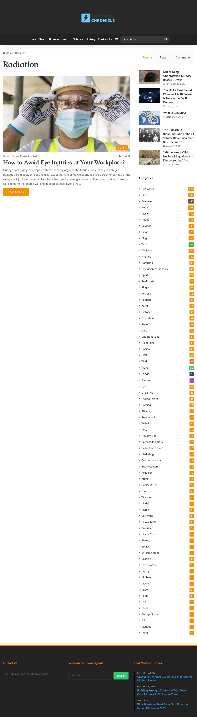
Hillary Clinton (150, 534)
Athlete (145, 411)
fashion (145, 509)
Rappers (146, 299)
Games (145, 380)
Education (147, 318)
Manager (146, 626)
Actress (146, 293)
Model (145, 503)
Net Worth (147, 188)
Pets (144, 429)
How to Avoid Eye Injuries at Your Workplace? (64, 162)
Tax (143, 601)
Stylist (145, 546)
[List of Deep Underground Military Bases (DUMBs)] (149, 77)
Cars (144, 330)
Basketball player (152, 448)
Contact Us (105, 39)
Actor (144, 305)
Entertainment (150, 552)
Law (144, 386)
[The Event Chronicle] (98, 18)
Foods (145, 374)
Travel (145, 367)
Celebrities (147, 342)
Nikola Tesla (148, 521)
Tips (144, 195)
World (144, 361)
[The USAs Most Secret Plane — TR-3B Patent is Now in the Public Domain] (149, 95)
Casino (145, 349)
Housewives (148, 435)
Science (78, 39)
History (90, 39)
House (145, 219)
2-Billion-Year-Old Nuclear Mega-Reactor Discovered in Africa (178, 156)
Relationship (148, 417)
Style (144, 324)
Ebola (144, 608)
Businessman (149, 466)
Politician (147, 472)
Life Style (147, 392)
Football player (150, 398)
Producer (147, 528)
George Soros (149, 614)
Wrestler (146, 497)
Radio (144, 595)
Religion (146, 558)
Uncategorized (150, 336)
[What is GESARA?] (149, 118)
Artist (144, 478)
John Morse (12, 156)
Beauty (145, 540)
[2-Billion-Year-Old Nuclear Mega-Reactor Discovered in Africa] (149, 157)
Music (145, 213)
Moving (145, 583)
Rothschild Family (152, 441)
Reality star (148, 281)
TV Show (147, 250)
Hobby (145, 571)
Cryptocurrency (151, 460)
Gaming (146, 404)
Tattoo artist (149, 565)
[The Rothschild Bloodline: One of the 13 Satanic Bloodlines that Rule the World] (149, 135)
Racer (145, 589)
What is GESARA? (174, 112)
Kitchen (146, 577)
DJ (143, 620)
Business (146, 201)
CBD (144, 355)
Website (146, 423)
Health (65, 39)
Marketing (147, 454)
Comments (183, 57)
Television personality (154, 268)
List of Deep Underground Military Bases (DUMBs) (177, 76)
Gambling (147, 262)
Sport (144, 275)
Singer (145, 287)
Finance (53, 39)
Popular (147, 57)
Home (32, 39)
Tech (144, 244)
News (42, 39)
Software (147, 515)
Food (144, 491)
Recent (164, 57)
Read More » (16, 192)
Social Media (149, 485)
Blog (144, 238)
